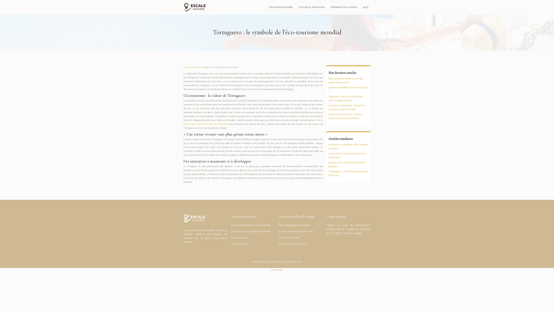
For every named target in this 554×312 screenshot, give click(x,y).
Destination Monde (281, 7)
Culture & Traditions (312, 7)
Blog (366, 7)
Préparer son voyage (344, 7)
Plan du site (277, 270)
